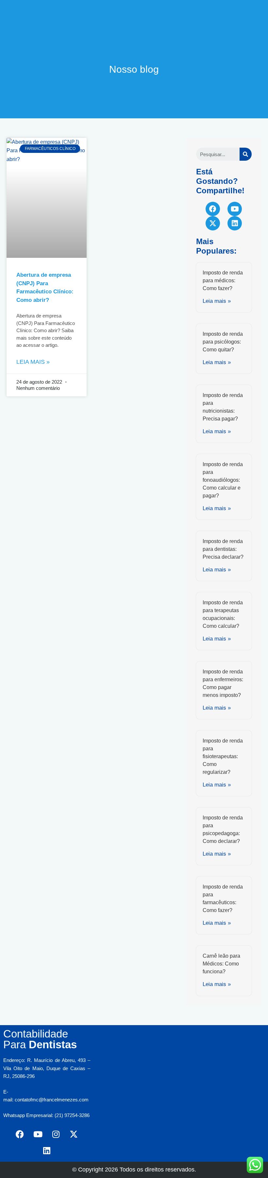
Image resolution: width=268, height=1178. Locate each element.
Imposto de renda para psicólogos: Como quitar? (223, 341)
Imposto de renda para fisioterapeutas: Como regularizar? (223, 756)
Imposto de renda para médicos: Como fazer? (223, 280)
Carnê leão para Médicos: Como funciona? (221, 963)
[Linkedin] (234, 223)
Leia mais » (33, 362)
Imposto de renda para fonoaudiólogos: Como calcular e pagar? (223, 480)
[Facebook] (213, 209)
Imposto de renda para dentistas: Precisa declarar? (223, 549)
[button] (134, 8)
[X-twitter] (213, 223)
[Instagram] (56, 1134)
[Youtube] (234, 209)
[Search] (246, 154)
